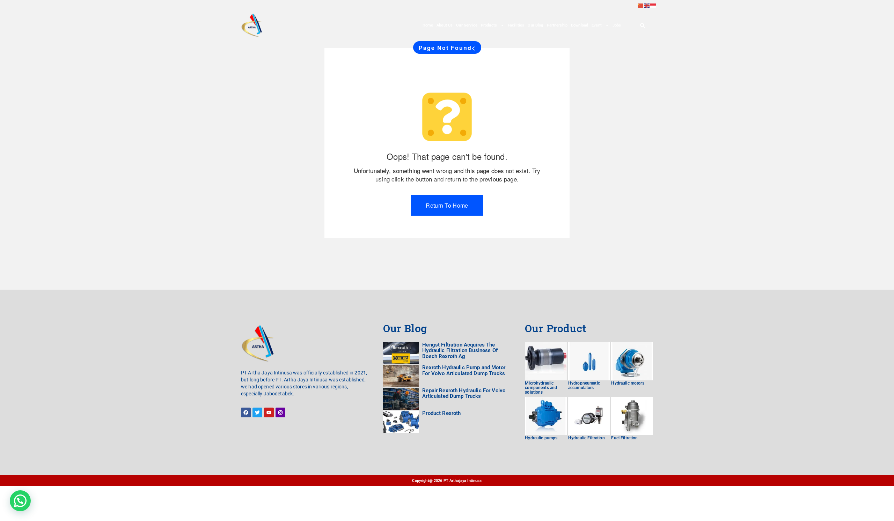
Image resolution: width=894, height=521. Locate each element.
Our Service (466, 25)
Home (428, 25)
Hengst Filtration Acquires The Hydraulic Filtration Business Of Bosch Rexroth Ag (459, 350)
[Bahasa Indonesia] (653, 4)
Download (579, 25)
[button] (20, 500)
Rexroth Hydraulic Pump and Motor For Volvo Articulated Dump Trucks (463, 370)
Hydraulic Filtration (586, 438)
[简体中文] (641, 4)
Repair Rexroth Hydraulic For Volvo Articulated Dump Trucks (463, 393)
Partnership (557, 25)
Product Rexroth (441, 413)
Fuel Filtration (624, 438)
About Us (445, 25)
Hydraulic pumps (541, 438)
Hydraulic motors (627, 383)
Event (597, 25)
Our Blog (535, 25)
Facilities (516, 25)
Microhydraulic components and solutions (541, 388)
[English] (647, 4)
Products (489, 25)
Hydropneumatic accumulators (584, 385)
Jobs (617, 25)
